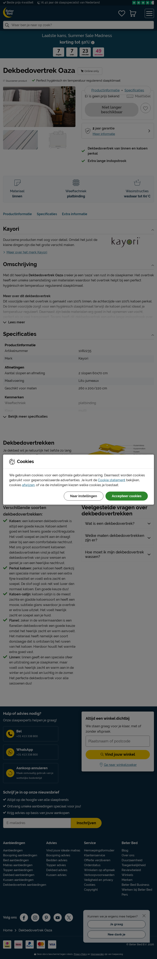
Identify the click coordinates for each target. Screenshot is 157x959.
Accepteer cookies (126, 496)
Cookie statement (111, 480)
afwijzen (28, 485)
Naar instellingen (83, 496)
